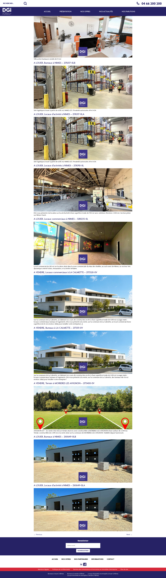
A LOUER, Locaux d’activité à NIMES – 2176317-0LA (59, 114)
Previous (38, 534)
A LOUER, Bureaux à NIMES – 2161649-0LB (55, 436)
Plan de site (124, 569)
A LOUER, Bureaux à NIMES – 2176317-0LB (54, 62)
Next (129, 534)
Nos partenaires (81, 559)
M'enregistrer (83, 551)
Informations (97, 559)
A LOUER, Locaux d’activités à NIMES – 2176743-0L (59, 165)
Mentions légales (43, 569)
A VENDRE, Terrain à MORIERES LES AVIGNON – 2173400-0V (64, 383)
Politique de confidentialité (61, 569)
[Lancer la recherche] (25, 3)
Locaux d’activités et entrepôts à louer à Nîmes (103, 574)
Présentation (65, 11)
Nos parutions (128, 11)
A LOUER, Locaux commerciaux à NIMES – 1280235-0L (61, 218)
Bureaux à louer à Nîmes (56, 574)
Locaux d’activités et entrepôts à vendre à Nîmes (83, 575)
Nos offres (85, 11)
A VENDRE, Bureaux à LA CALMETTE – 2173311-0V (58, 327)
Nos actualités (106, 11)
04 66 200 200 (152, 3)
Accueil (47, 11)
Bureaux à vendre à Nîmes (75, 574)
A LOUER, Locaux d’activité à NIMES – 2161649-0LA (59, 485)
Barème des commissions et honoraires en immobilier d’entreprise (95, 569)
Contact (110, 559)
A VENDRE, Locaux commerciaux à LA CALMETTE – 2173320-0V (65, 272)
